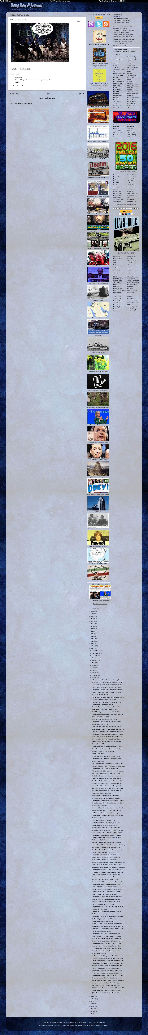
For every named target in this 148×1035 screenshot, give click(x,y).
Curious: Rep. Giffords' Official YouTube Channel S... (107, 941)
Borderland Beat (117, 258)
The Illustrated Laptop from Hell (121, 22)
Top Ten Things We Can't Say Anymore (103, 904)
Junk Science (130, 267)
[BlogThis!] (24, 69)
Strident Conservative (132, 93)
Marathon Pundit (131, 278)
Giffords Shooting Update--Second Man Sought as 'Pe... (108, 960)
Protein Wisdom (131, 87)
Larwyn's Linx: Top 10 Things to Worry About (105, 768)
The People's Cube (118, 199)
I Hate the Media (131, 187)
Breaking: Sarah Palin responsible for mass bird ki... (107, 946)
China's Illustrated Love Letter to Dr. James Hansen (107, 832)
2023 (92, 619)
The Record (116, 271)
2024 (92, 616)
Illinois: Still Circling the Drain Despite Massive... (106, 798)
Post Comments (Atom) (25, 103)
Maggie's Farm (117, 292)
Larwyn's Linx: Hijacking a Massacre (102, 921)
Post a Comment (18, 86)
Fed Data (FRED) (131, 135)
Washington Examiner (119, 105)
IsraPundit (116, 265)
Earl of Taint (116, 183)
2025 (92, 614)
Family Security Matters (119, 290)
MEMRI (128, 197)
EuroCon (115, 77)
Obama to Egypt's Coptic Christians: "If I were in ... (106, 707)
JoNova (129, 265)
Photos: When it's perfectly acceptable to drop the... (107, 810)
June (93, 665)
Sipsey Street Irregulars (133, 282)
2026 (92, 611)
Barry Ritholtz (130, 126)
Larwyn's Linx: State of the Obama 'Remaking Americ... (108, 746)
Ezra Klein (129, 183)
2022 (92, 621)
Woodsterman (117, 201)
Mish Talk (129, 137)
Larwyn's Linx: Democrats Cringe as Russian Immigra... (108, 869)
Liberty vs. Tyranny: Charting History (122, 26)
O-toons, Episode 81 (98, 753)
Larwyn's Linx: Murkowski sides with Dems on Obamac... (108, 800)
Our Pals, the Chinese (98, 818)
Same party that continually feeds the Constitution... (107, 983)
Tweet (78, 21)
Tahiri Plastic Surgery (132, 309)
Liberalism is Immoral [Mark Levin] (102, 793)
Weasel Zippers (117, 108)
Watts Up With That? (132, 273)
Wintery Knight (130, 292)
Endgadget (116, 304)
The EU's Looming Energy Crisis (60, 1)
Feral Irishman (117, 185)
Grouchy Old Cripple (118, 187)
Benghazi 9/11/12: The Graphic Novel (123, 34)
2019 (92, 628)
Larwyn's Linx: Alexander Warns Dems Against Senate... (108, 975)
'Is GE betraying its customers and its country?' (105, 813)
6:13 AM (17, 82)
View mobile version (47, 98)
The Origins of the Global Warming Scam (123, 30)
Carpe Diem (130, 128)
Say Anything (130, 91)
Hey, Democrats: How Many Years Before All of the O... (108, 739)
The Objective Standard (133, 97)
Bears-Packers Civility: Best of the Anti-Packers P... (106, 795)
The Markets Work (131, 99)
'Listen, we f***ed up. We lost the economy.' (104, 886)
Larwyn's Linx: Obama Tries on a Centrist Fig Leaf (106, 835)
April (93, 670)
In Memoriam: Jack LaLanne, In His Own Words (106, 756)
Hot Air (115, 87)
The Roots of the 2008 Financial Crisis (123, 36)
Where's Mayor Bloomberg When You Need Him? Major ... (109, 980)
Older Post (80, 94)
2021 (92, 624)
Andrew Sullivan (131, 180)
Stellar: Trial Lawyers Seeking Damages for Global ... (107, 773)
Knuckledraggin (117, 191)
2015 (92, 638)
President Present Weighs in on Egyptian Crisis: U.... (107, 702)
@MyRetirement (131, 304)
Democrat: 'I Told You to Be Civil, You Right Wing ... (106, 827)
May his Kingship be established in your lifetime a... (107, 889)
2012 (92, 646)
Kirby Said (129, 73)
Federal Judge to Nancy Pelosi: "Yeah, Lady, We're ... (107, 687)
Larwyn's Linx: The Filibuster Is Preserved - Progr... (106, 721)
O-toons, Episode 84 (98, 744)
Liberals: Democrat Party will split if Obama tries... (106, 874)
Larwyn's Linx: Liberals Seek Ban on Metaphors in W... (108, 906)
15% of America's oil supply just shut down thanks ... (107, 948)
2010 (92, 996)
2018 (92, 631)
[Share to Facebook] (28, 69)
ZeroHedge (130, 139)
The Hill (115, 103)
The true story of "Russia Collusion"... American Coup (99, 65)
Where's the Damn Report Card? (101, 716)
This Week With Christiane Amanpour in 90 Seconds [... (108, 697)
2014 (92, 641)
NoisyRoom (130, 83)
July (93, 663)
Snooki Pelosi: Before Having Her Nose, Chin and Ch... (108, 788)
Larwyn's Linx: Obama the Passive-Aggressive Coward (108, 714)
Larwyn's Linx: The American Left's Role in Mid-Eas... (107, 689)
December (95, 650)
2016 (92, 636)
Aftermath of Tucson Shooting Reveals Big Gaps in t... (107, 842)
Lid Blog (129, 79)
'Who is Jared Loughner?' (99, 953)
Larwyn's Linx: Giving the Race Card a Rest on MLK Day (108, 845)
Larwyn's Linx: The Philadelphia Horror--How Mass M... (108, 815)
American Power (117, 280)
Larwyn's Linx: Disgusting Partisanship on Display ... (107, 943)
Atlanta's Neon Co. (131, 298)
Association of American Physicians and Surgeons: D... (108, 837)
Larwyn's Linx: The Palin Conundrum (102, 704)
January (94, 677)
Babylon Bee (116, 176)
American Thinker (118, 61)
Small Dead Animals (132, 284)
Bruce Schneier (117, 311)
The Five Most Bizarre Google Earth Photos (104, 894)
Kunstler (129, 71)
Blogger (103, 1022)
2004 (92, 1011)
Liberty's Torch (130, 77)
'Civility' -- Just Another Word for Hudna (103, 852)
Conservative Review (119, 69)
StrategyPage (116, 269)
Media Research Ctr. (132, 193)
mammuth (90, 1022)
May (93, 667)
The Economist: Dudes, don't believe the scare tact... (107, 891)
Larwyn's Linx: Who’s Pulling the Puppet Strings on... (107, 990)
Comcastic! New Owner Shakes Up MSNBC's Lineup (107, 830)
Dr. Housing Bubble (132, 132)
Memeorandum (130, 195)
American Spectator (118, 59)
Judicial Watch (117, 130)
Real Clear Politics (131, 201)
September (95, 658)
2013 (92, 643)
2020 (92, 626)
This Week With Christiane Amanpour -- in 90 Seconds (108, 771)
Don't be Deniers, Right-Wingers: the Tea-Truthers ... (107, 938)
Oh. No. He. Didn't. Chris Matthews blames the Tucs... (107, 923)
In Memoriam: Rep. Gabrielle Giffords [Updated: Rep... (107, 970)
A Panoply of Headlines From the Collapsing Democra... (108, 680)
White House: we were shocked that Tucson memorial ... (108, 877)
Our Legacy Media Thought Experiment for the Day (107, 736)
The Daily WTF (117, 302)
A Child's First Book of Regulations (122, 45)
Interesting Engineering (119, 306)
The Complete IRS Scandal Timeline (122, 41)
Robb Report (116, 309)
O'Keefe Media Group (119, 132)
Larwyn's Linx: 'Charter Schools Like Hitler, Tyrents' (106, 786)
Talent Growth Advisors (133, 311)
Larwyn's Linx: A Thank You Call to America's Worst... (107, 896)
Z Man (128, 108)
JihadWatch (130, 189)
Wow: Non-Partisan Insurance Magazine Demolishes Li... (108, 766)
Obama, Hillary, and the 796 (100, 724)
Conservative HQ (131, 59)
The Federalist (117, 101)
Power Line (116, 99)
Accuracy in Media (131, 176)
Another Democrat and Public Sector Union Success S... (108, 862)
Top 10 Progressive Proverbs (100, 694)
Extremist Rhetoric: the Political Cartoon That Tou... (106, 901)
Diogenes (115, 179)
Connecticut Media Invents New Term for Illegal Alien (107, 958)
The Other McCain (131, 101)
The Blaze (116, 63)
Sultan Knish (130, 95)
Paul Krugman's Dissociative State (102, 931)
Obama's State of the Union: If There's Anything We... (107, 783)
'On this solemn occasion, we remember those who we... (108, 914)
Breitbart (115, 65)
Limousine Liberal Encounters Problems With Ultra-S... (108, 808)
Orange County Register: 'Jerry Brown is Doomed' (106, 741)
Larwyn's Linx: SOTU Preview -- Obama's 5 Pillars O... (107, 758)
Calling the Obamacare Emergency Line (103, 820)
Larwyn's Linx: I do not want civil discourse (104, 854)
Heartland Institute (131, 263)
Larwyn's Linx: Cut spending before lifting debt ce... (107, 825)
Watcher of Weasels (132, 290)
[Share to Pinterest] (30, 69)
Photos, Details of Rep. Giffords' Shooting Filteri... (106, 968)
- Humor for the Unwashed (124, 51)
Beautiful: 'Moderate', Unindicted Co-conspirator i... (106, 899)
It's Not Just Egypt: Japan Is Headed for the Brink (106, 712)
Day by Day (116, 180)
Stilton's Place (117, 197)
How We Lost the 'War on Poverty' (122, 43)
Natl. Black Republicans (133, 280)
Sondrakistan (130, 286)
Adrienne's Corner (118, 278)
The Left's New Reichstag (99, 909)
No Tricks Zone (131, 269)
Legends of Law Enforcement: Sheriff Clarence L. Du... (108, 928)
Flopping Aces (130, 63)
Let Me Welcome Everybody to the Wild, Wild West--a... (108, 916)
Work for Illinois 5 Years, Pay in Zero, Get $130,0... (106, 857)
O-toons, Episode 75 (98, 761)
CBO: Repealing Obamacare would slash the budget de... (108, 988)
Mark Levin (116, 93)
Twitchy (115, 137)
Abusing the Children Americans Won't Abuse (105, 709)
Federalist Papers (131, 185)
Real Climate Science (132, 271)
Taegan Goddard (131, 179)
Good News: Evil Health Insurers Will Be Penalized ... (107, 850)
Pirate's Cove (130, 85)
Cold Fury (116, 286)
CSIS (114, 260)
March (94, 672)
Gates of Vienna (131, 65)
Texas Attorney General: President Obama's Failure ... (107, 872)
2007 (92, 1004)
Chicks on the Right (132, 57)
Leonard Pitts (130, 191)
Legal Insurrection (131, 75)
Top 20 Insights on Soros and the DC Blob (112, 1)
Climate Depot (130, 258)
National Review (117, 95)
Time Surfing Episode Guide (120, 18)
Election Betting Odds (119, 73)
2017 (92, 633)
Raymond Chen (117, 300)
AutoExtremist (117, 298)
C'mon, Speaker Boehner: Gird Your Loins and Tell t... (107, 726)
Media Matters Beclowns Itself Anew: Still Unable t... (107, 973)
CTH (114, 71)
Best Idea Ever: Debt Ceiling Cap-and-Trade (105, 879)
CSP (114, 263)
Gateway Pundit (117, 83)
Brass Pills (116, 126)
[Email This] (21, 69)
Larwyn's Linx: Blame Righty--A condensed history (106, 884)
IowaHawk (116, 189)
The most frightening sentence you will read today (106, 692)
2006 (92, 1006)
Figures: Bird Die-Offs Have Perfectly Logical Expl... (107, 864)
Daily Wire (129, 61)
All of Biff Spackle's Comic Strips (100, 600)
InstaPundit (116, 91)
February (95, 675)
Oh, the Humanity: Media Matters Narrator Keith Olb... (107, 803)
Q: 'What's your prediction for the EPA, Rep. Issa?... (106, 992)
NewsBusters (130, 199)
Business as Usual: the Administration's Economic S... (107, 882)
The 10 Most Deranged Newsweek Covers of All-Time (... (108, 763)
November (95, 653)
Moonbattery (130, 81)
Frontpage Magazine (118, 81)
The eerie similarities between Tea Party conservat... (107, 911)
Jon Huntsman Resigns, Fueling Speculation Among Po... (108, 682)
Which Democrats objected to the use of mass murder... (108, 951)
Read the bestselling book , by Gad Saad (99, 84)
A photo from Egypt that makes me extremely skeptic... (107, 684)
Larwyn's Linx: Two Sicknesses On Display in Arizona (107, 963)
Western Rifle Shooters (133, 103)
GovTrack (116, 128)
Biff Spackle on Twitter (132, 300)
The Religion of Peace (119, 273)
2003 (92, 1013)
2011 (92, 648)
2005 (92, 1008)
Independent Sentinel (132, 67)
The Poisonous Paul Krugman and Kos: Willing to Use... (108, 956)
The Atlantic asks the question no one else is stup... (107, 778)
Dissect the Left (117, 288)
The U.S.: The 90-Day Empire (121, 32)
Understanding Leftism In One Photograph (104, 859)
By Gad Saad (99, 45)
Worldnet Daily (130, 105)
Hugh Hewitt (116, 89)
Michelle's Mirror (117, 193)
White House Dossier (118, 139)
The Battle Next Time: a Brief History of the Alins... (106, 822)
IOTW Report (130, 69)
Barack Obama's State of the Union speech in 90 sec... (108, 749)
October (94, 655)
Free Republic (117, 79)
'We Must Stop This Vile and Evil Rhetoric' (104, 919)
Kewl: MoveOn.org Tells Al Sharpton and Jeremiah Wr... (108, 926)
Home (47, 94)
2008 (92, 1001)
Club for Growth (131, 130)
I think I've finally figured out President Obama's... (106, 719)
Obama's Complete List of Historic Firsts (123, 39)
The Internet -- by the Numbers (101, 840)
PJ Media (115, 97)
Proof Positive (117, 195)
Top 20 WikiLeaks (5, 1)
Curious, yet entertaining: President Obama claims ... (107, 978)
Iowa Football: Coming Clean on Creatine (104, 699)
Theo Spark (130, 288)
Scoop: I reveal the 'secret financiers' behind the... (106, 847)
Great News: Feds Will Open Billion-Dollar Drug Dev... (107, 781)
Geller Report (116, 85)
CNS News (116, 67)
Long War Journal (118, 267)
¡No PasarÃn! (116, 282)
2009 (92, 999)
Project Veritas (117, 135)
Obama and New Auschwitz (120, 28)
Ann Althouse (130, 54)
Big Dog (115, 284)
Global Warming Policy (132, 260)
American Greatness (118, 57)
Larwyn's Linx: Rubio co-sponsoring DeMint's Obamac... (108, 734)
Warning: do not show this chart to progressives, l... (106, 985)
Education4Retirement (132, 302)
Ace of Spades (117, 54)
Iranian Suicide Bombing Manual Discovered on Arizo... (108, 731)
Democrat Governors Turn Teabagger (103, 751)
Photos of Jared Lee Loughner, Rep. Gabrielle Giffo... (107, 965)
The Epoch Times (118, 75)
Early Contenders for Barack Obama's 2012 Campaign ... (108, 867)
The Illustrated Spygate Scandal (121, 20)
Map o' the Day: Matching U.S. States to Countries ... (107, 790)
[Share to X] (26, 69)
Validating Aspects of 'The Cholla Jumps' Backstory (106, 936)
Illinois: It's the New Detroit (99, 805)
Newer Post (14, 94)
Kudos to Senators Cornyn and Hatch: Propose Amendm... (109, 729)
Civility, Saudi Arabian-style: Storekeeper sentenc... (107, 776)
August (94, 660)
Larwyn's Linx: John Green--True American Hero (106, 933)
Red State (129, 89)
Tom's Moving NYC (132, 306)
